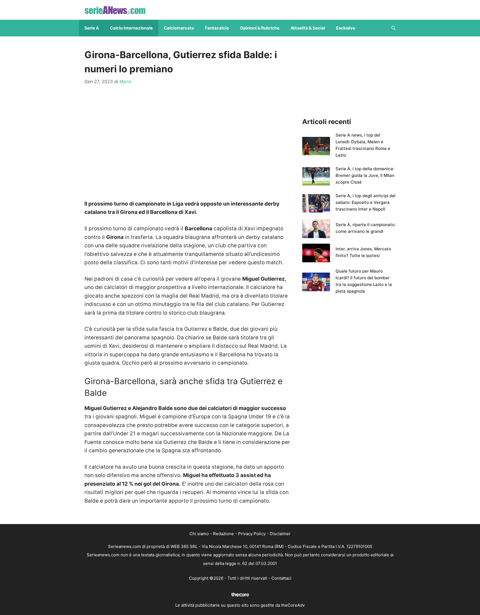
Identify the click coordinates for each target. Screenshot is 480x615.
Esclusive (345, 28)
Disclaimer (280, 533)
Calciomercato (179, 28)
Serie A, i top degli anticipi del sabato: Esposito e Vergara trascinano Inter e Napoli (366, 202)
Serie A (91, 28)
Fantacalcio (217, 28)
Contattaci (281, 578)
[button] (393, 28)
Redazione (223, 533)
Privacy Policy (252, 533)
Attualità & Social (308, 28)
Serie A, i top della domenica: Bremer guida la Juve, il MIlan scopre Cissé (365, 175)
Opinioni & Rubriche (259, 28)
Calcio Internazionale (131, 28)
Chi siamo (199, 533)
